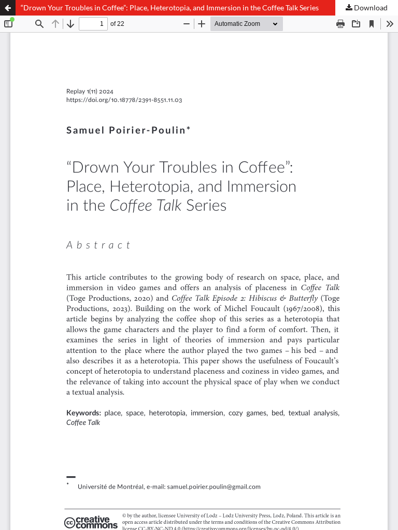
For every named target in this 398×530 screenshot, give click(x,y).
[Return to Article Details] (8, 8)
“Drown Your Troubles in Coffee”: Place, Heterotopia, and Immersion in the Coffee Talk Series (170, 7)
